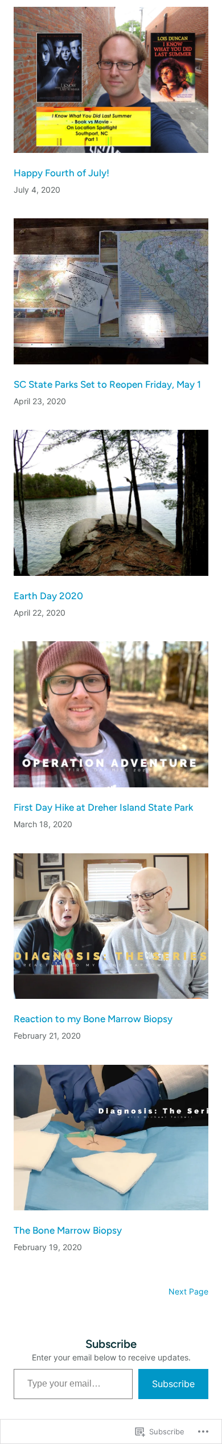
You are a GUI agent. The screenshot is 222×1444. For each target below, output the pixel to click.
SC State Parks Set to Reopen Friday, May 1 (107, 384)
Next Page (188, 1291)
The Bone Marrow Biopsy (68, 1230)
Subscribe (173, 1383)
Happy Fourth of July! (61, 173)
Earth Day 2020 (48, 595)
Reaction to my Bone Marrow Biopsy (93, 1018)
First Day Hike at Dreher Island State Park (103, 807)
